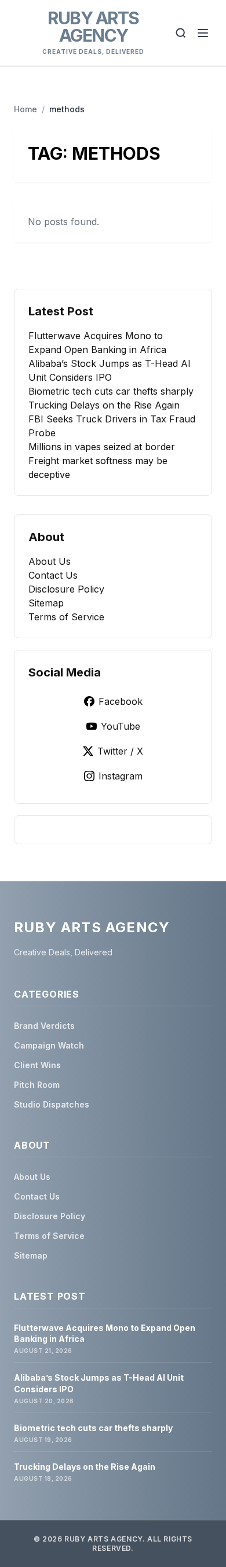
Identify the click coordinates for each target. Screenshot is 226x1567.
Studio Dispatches (51, 1104)
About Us (49, 561)
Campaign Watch (49, 1045)
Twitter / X (120, 751)
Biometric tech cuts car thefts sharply (111, 391)
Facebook (121, 701)
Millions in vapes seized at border (101, 447)
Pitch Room (37, 1085)
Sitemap (46, 603)
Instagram (121, 776)
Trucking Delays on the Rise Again (104, 405)
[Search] (181, 33)
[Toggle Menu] (203, 33)
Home (25, 109)
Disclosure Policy (66, 589)
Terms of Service (66, 617)
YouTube (120, 726)
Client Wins (37, 1065)
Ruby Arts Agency (93, 26)
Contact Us (53, 575)
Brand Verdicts (44, 1026)
